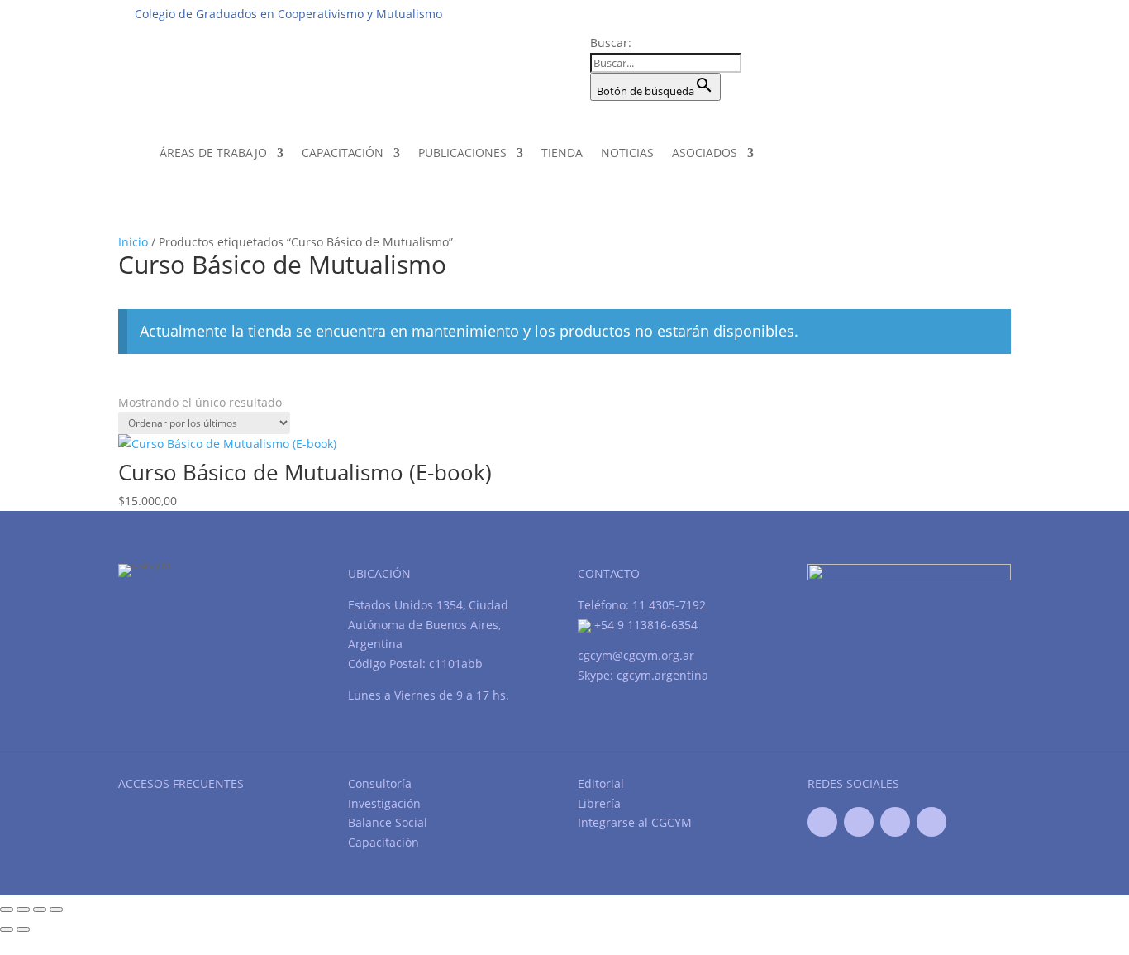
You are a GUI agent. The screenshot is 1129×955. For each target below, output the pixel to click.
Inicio (133, 242)
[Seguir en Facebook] (822, 822)
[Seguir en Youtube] (895, 822)
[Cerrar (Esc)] (56, 909)
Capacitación (342, 152)
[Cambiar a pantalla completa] (23, 909)
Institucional (722, 13)
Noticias (627, 152)
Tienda (562, 152)
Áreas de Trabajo (213, 152)
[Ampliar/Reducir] (6, 909)
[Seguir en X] (859, 822)
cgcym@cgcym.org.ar (636, 655)
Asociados (704, 152)
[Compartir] (39, 909)
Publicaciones (462, 152)
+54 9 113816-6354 (644, 625)
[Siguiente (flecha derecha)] (23, 929)
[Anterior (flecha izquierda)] (6, 929)
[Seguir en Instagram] (931, 822)
